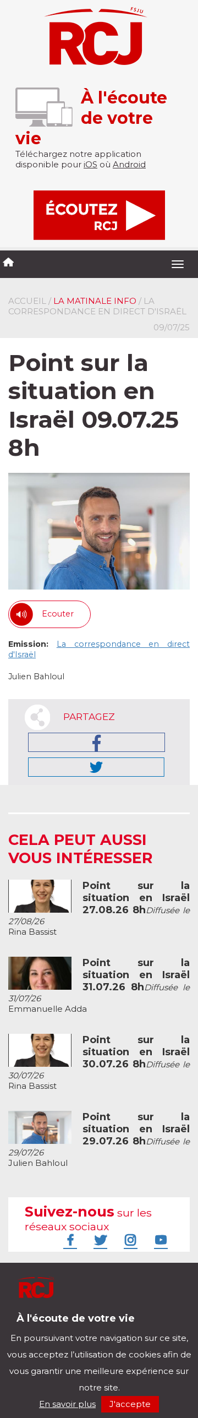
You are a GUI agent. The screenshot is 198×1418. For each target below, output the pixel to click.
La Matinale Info (94, 301)
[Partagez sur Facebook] (96, 742)
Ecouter (58, 614)
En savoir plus (67, 1404)
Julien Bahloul (99, 1140)
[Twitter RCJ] (99, 1239)
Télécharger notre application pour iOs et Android (81, 1326)
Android (129, 164)
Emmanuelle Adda (99, 986)
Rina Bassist (99, 909)
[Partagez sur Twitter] (96, 767)
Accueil (27, 301)
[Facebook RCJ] (68, 1239)
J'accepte (130, 1404)
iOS (90, 164)
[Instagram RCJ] (129, 1239)
